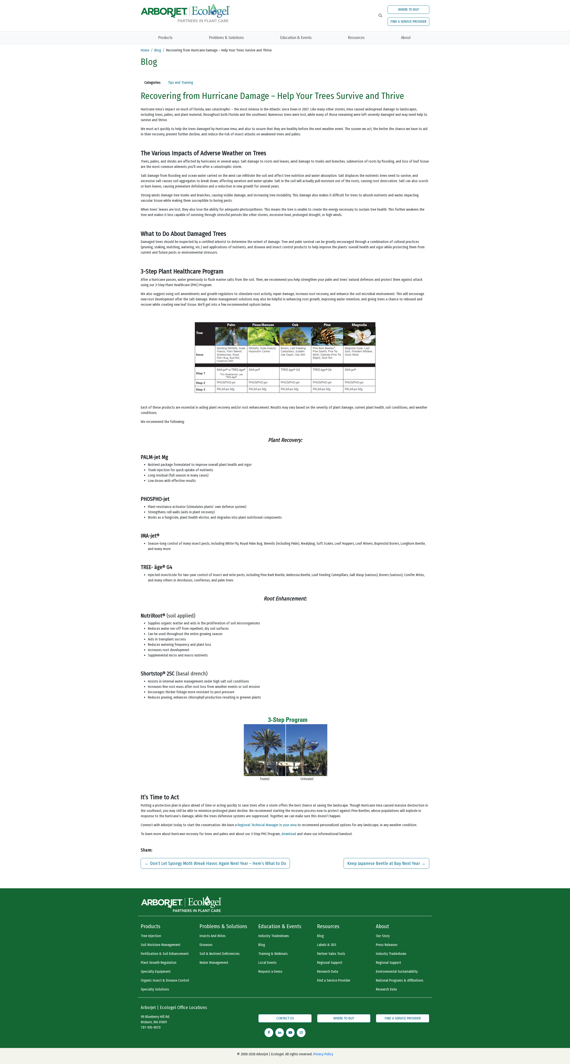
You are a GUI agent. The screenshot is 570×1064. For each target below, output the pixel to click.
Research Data (327, 971)
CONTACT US (285, 1018)
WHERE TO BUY (408, 9)
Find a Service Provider (333, 980)
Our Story (383, 936)
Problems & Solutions (226, 37)
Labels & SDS (326, 945)
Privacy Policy (323, 1054)
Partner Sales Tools (331, 954)
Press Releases (386, 945)
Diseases (206, 945)
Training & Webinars (273, 954)
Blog (157, 50)
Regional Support (329, 962)
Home (145, 50)
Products (165, 37)
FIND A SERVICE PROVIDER (408, 21)
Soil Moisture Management (160, 945)
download (289, 834)
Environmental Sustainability (397, 971)
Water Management (214, 962)
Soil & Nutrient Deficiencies (220, 954)
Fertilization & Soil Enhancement (165, 954)
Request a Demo (270, 971)
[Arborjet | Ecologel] (185, 12)
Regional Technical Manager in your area (267, 825)
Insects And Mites (213, 936)
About (406, 37)
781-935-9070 (151, 1027)
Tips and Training (180, 82)
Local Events (267, 962)
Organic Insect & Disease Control (165, 980)
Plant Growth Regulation (158, 962)
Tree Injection (151, 936)
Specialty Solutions (155, 989)
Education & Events (296, 37)
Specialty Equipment (156, 971)
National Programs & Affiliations (399, 980)
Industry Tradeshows (273, 936)
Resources (356, 37)
